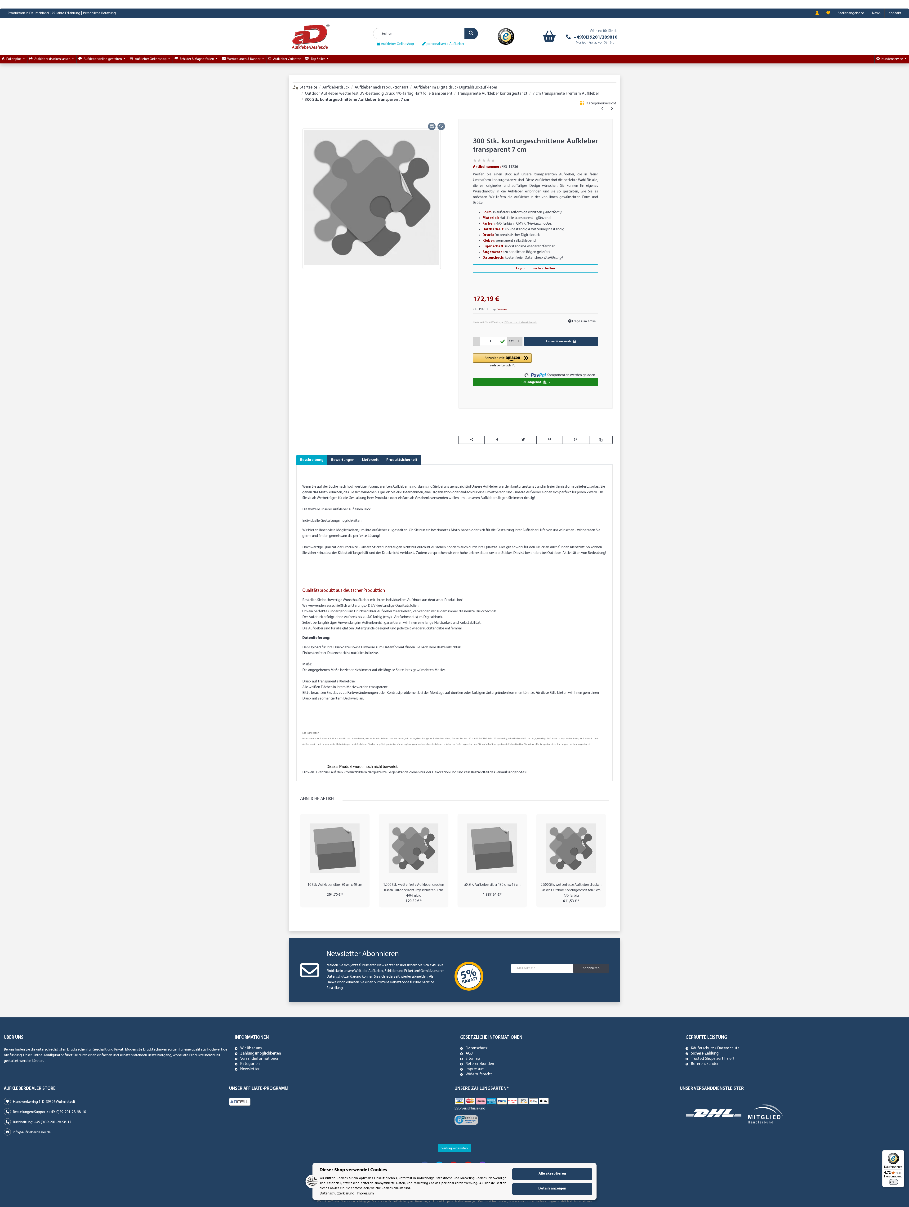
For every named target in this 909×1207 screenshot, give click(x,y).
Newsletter (250, 1069)
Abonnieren (591, 968)
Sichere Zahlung (705, 1053)
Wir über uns (251, 1048)
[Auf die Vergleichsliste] (432, 126)
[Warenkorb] (548, 36)
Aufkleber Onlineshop (397, 44)
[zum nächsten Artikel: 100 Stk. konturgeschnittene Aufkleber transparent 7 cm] (611, 109)
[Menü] (901, 1153)
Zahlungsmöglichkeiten (260, 1053)
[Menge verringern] (476, 341)
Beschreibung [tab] (312, 460)
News (876, 13)
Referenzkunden (480, 1064)
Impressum (475, 1069)
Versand (503, 309)
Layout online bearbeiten (535, 268)
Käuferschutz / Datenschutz (715, 1048)
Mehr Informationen (579, 1201)
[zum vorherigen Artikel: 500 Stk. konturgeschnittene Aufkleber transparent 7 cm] (602, 109)
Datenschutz (477, 1048)
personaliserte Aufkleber (445, 44)
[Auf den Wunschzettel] (441, 126)
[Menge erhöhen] (518, 341)
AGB (469, 1053)
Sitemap (473, 1058)
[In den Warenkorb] (299, 115)
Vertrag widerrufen (454, 1148)
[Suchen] (471, 33)
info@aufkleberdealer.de (32, 1132)
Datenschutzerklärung (343, 977)
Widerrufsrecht (479, 1074)
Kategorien (250, 1064)
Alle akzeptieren (552, 1174)
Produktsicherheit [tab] (401, 460)
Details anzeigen (552, 1188)
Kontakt (894, 13)
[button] (817, 13)
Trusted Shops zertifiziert (713, 1058)
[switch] (893, 1182)
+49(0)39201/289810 (595, 37)
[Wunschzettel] (828, 13)
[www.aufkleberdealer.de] (311, 36)
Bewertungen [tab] (342, 460)
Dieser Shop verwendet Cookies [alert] (353, 1170)
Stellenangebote (851, 13)
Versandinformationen (259, 1058)
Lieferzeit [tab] (370, 460)
